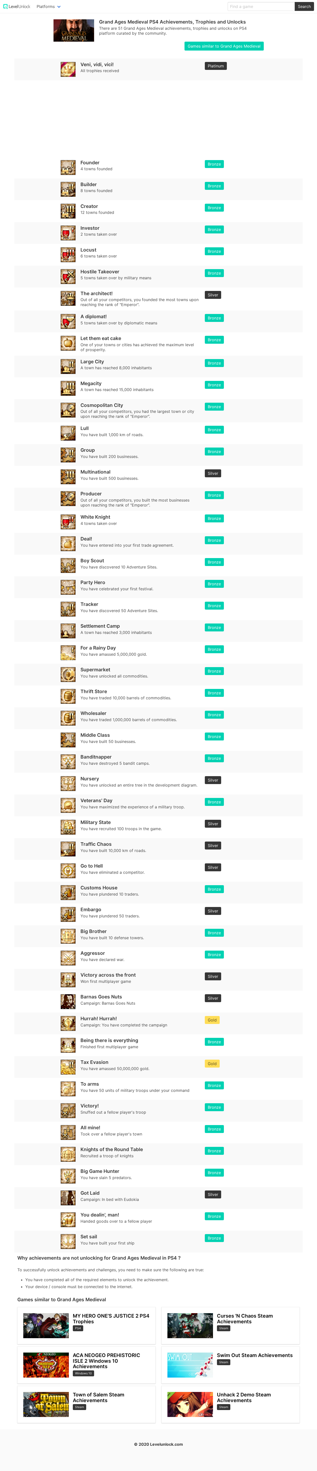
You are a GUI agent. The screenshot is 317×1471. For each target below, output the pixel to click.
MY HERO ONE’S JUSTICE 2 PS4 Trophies (111, 1319)
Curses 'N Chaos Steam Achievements (245, 1319)
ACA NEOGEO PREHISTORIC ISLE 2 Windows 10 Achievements (106, 1360)
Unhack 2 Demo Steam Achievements (244, 1397)
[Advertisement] (158, 118)
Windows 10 (83, 1373)
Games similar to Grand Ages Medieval (224, 46)
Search (304, 6)
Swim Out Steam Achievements (255, 1355)
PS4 (78, 1328)
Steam (79, 1407)
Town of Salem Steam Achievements (98, 1397)
